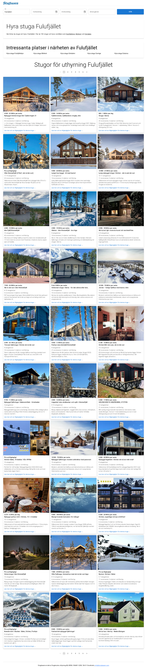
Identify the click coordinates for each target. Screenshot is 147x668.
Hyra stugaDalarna (121, 53)
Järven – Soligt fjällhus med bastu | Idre (113, 288)
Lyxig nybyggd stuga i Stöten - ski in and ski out (117, 173)
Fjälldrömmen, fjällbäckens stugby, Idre (66, 116)
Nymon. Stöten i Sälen (107, 574)
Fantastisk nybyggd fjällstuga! (63, 631)
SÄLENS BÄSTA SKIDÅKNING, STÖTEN (113, 402)
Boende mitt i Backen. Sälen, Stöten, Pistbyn (20, 631)
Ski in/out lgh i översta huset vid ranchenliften (116, 230)
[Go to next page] (86, 72)
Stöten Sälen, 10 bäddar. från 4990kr (17, 460)
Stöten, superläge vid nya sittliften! (112, 517)
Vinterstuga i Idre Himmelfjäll (15, 574)
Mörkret (78, 34)
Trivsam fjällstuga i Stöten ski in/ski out (19, 345)
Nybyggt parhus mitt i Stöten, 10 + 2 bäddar (20, 517)
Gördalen (88, 34)
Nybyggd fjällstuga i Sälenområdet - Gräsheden (22, 402)
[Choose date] (56, 12)
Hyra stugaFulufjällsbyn (15, 53)
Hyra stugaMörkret (40, 53)
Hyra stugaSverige (94, 53)
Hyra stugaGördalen (67, 53)
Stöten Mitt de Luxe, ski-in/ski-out (111, 345)
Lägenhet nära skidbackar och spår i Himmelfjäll (70, 402)
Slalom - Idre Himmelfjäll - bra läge (64, 230)
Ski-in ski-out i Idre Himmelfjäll (15, 288)
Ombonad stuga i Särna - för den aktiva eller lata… (70, 288)
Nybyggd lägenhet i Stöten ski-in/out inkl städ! (116, 460)
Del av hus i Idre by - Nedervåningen (112, 631)
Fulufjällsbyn (70, 34)
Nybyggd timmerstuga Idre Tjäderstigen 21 (20, 116)
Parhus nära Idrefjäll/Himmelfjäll (64, 345)
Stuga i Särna (104, 116)
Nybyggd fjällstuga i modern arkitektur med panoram (71, 460)
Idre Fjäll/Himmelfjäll (12, 230)
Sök (130, 12)
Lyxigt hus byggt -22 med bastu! (64, 173)
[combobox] (15, 12)
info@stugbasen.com (102, 665)
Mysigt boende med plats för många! (65, 517)
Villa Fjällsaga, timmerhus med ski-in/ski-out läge (70, 574)
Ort (5, 9)
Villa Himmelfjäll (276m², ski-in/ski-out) (19, 173)
